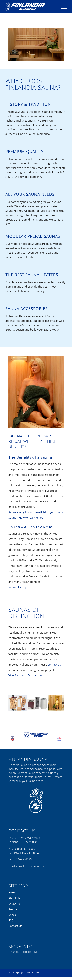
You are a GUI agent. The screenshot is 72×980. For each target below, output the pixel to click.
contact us (54, 665)
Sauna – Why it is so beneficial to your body (35, 512)
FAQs (11, 920)
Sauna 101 (14, 904)
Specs (12, 915)
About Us (14, 898)
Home (12, 892)
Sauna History (17, 587)
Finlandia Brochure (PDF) (23, 952)
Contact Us (15, 926)
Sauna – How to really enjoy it (26, 517)
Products (14, 909)
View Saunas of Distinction (25, 675)
